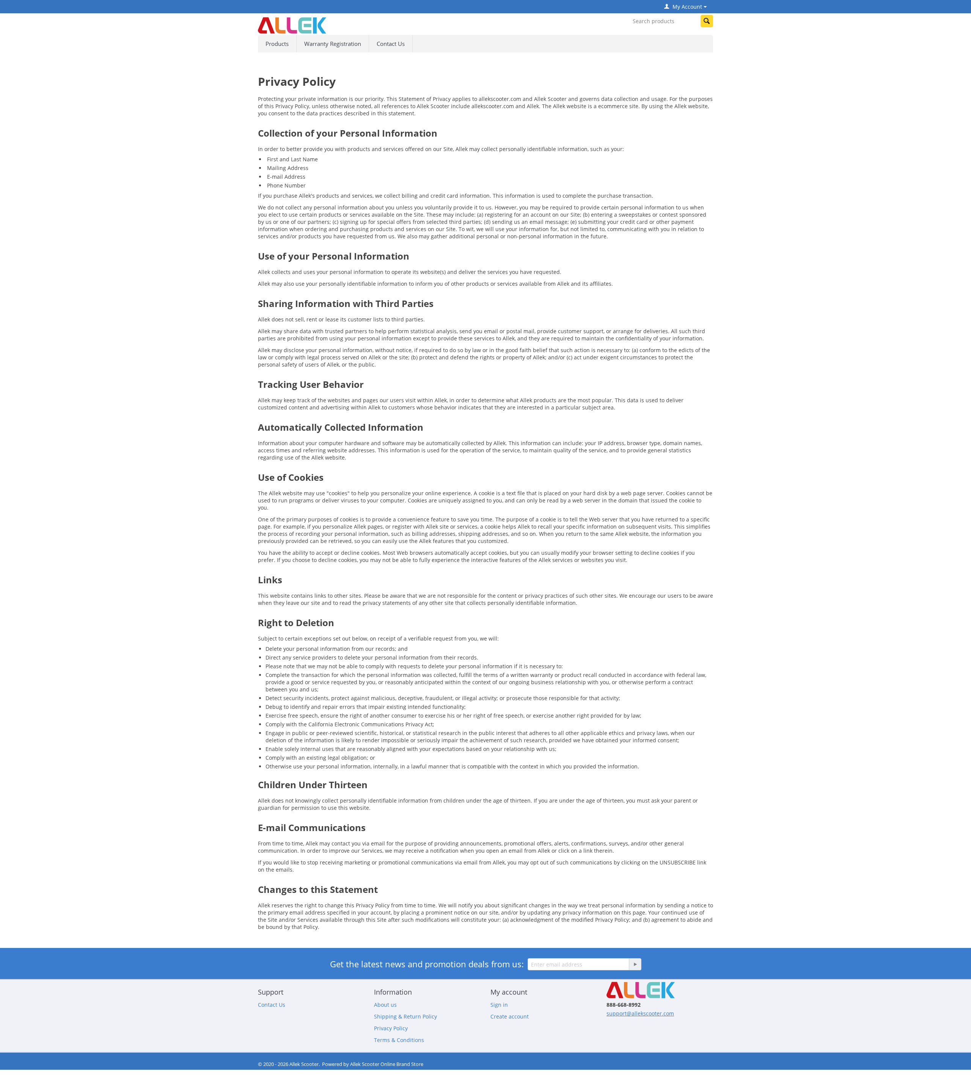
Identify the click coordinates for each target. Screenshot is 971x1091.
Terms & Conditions (399, 1040)
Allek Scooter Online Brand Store (386, 1064)
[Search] (707, 21)
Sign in (499, 1004)
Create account (509, 1016)
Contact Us (391, 43)
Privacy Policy (391, 1028)
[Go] (635, 964)
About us (385, 1004)
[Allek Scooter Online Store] (292, 24)
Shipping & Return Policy (405, 1016)
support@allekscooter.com (640, 1013)
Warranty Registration (332, 43)
